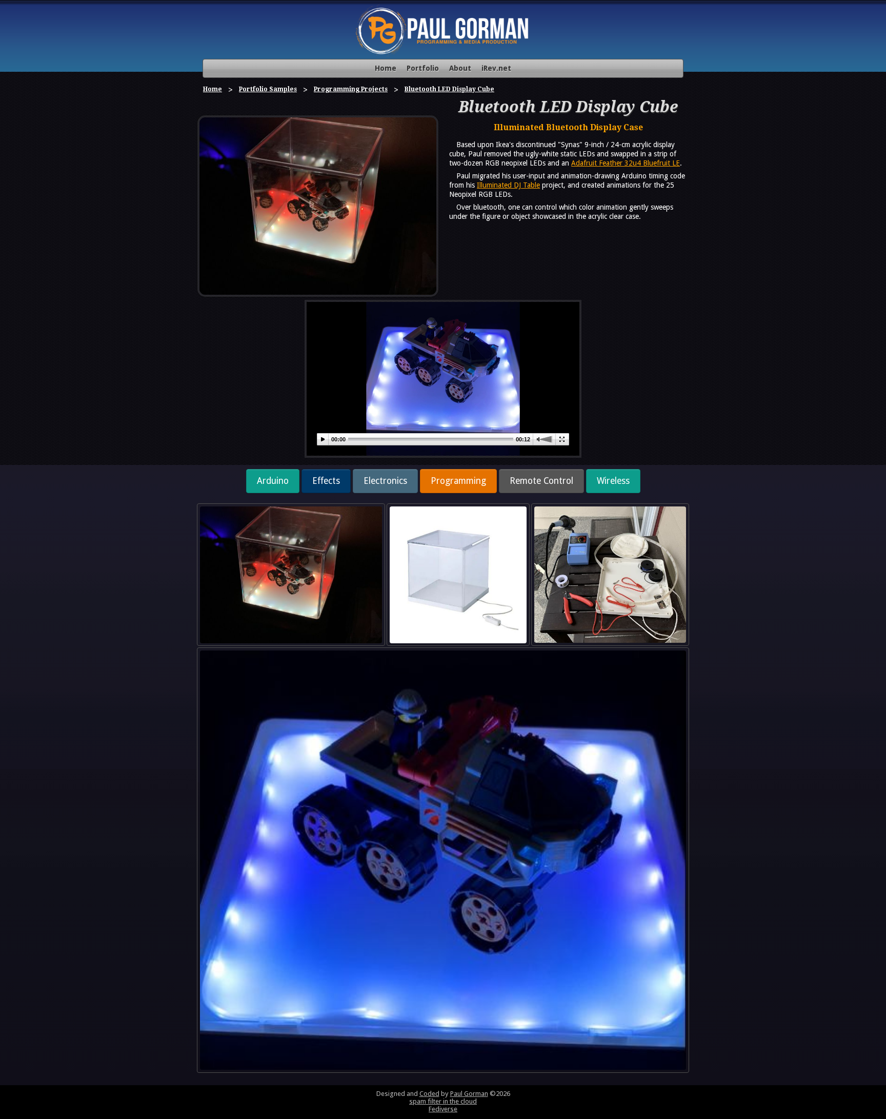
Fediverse (443, 1109)
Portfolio (423, 68)
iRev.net (496, 68)
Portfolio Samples (268, 89)
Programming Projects (351, 89)
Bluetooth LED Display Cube (449, 89)
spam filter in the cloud (443, 1101)
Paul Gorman (469, 1093)
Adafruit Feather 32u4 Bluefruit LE (625, 163)
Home (385, 68)
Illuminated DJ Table (508, 185)
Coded (429, 1093)
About (460, 68)
